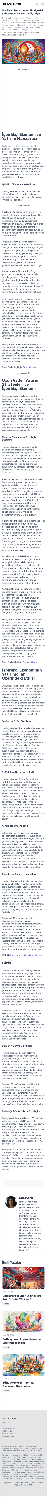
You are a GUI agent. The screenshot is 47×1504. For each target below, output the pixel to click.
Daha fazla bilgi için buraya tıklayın (26, 955)
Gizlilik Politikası (8, 1428)
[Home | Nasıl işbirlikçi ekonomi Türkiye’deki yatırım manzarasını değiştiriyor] (12, 4)
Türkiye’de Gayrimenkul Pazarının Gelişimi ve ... (18, 1384)
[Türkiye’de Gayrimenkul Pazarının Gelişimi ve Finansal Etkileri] (23, 1375)
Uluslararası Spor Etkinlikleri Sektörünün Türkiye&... (22, 1297)
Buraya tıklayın (30, 367)
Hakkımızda (7, 1431)
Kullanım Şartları (9, 1433)
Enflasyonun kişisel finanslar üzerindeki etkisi (22, 1341)
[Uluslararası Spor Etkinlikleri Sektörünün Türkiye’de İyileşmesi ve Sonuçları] (23, 1288)
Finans (6, 1304)
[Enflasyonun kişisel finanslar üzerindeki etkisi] (23, 1332)
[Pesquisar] (37, 4)
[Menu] (42, 4)
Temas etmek (8, 1436)
